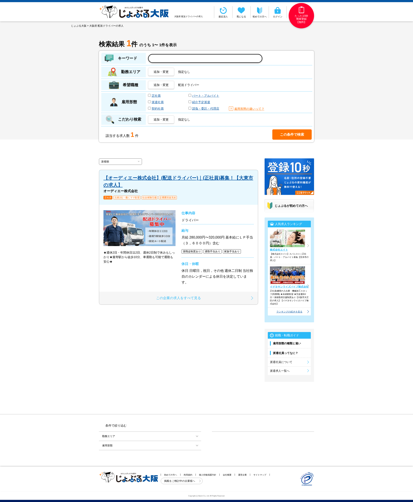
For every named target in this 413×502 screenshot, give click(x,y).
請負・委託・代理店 (205, 108)
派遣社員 (158, 102)
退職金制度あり (192, 251)
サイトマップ (259, 475)
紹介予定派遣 (201, 102)
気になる (241, 16)
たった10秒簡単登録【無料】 (301, 19)
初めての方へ (260, 16)
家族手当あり (232, 251)
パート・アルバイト (205, 95)
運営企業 (242, 475)
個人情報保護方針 (207, 475)
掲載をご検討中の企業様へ (180, 480)
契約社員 (158, 108)
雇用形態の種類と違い (287, 343)
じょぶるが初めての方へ (291, 205)
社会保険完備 (149, 197)
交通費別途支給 (167, 197)
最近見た (223, 16)
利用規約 (188, 475)
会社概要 (227, 475)
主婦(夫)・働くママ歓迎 (127, 197)
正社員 (156, 95)
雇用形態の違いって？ (249, 108)
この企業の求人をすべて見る (178, 298)
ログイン (277, 16)
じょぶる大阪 (78, 25)
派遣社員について (281, 362)
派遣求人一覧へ (280, 370)
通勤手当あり (212, 251)
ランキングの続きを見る (289, 311)
